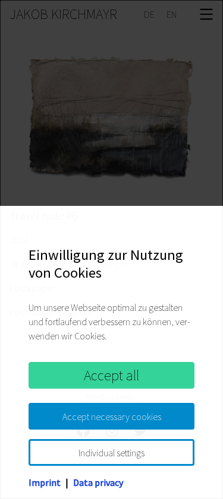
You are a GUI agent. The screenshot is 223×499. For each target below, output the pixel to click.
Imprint (45, 482)
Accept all (111, 375)
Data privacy (98, 482)
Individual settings (111, 453)
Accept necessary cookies (111, 416)
